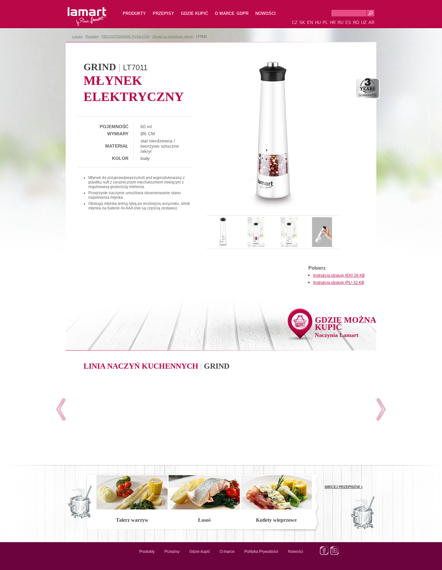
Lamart (80, 11)
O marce (225, 13)
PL (325, 22)
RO (356, 22)
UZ (364, 22)
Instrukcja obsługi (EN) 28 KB (339, 275)
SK (302, 22)
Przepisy (163, 13)
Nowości (265, 13)
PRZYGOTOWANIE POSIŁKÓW (125, 36)
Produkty (134, 13)
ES (348, 22)
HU (318, 22)
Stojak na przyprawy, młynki (172, 36)
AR (371, 22)
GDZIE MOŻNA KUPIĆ (345, 326)
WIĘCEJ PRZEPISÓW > (344, 487)
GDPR (243, 13)
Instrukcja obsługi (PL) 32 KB (338, 282)
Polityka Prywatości (261, 551)
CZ (294, 22)
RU (340, 22)
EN (310, 22)
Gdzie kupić (194, 13)
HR (333, 22)
